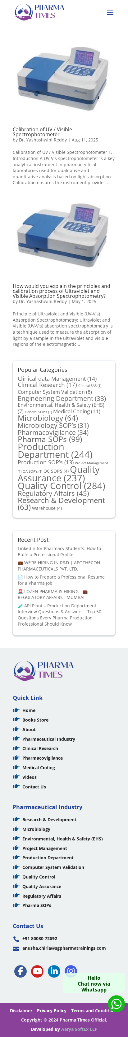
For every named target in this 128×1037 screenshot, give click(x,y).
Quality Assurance (59, 473)
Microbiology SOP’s (53, 425)
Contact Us (34, 787)
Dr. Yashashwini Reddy (43, 140)
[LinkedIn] (54, 971)
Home (28, 710)
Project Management (44, 848)
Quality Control (61, 485)
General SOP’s (38, 412)
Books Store (35, 720)
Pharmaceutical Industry (48, 739)
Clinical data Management (57, 378)
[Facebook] (20, 971)
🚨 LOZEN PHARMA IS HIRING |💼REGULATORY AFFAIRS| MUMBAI (53, 594)
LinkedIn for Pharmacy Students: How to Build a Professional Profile (59, 551)
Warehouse (47, 508)
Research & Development (61, 503)
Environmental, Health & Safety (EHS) (62, 839)
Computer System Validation (55, 391)
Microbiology (48, 418)
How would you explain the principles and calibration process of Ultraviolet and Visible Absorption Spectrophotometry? (61, 291)
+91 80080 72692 (39, 938)
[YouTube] (37, 971)
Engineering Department (62, 398)
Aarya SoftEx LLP (79, 1029)
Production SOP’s (46, 462)
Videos (29, 777)
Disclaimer (21, 1010)
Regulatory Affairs (53, 493)
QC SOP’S (56, 471)
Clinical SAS (89, 386)
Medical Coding (76, 411)
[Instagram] (71, 971)
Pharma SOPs (50, 439)
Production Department (55, 450)
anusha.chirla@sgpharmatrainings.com (64, 948)
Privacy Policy (51, 1010)
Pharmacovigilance (53, 432)
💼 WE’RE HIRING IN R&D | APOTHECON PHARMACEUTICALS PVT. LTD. (59, 566)
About (29, 729)
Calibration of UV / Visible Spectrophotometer (42, 132)
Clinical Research (47, 385)
